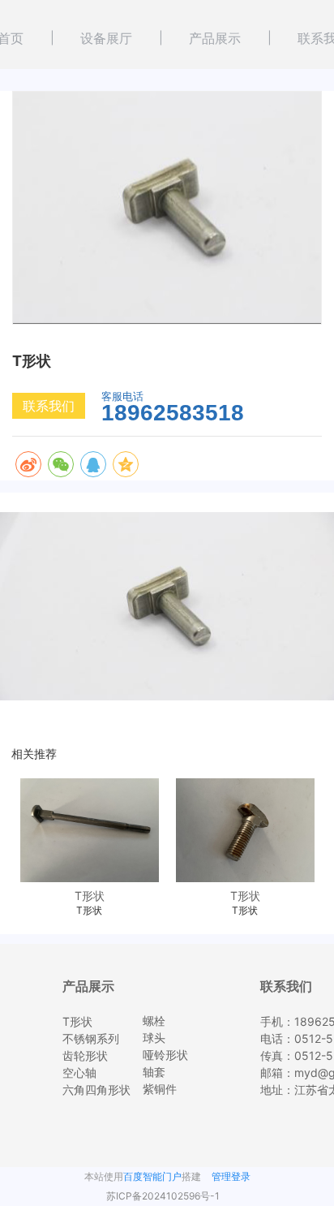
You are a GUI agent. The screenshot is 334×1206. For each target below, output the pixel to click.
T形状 (77, 1021)
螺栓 (154, 1020)
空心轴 (79, 1072)
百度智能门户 (152, 1176)
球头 (154, 1037)
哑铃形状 (165, 1055)
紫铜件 (160, 1089)
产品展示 (215, 38)
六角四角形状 (96, 1089)
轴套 (154, 1072)
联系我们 (49, 406)
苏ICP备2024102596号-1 (163, 1196)
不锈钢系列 (90, 1038)
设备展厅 (106, 38)
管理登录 (231, 1176)
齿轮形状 (85, 1055)
